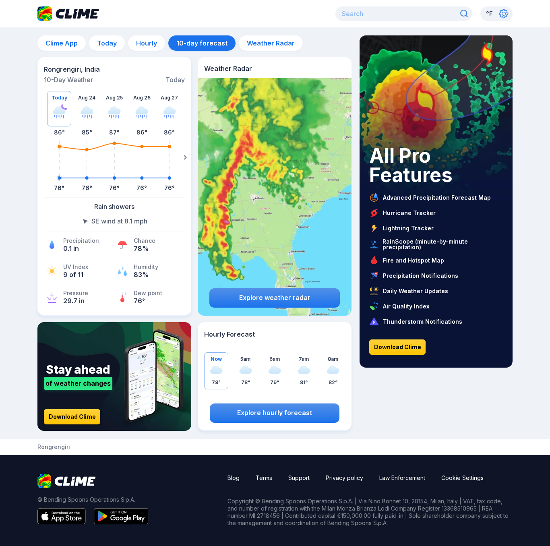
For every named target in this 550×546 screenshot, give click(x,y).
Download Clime (72, 416)
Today (107, 43)
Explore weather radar (274, 298)
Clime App (61, 43)
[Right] (185, 157)
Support (299, 477)
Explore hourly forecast (274, 413)
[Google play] (121, 522)
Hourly (146, 43)
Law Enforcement (402, 477)
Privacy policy (344, 477)
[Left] (43, 157)
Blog (233, 477)
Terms (264, 477)
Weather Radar (271, 43)
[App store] (61, 522)
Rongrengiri (53, 447)
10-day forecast (201, 43)
